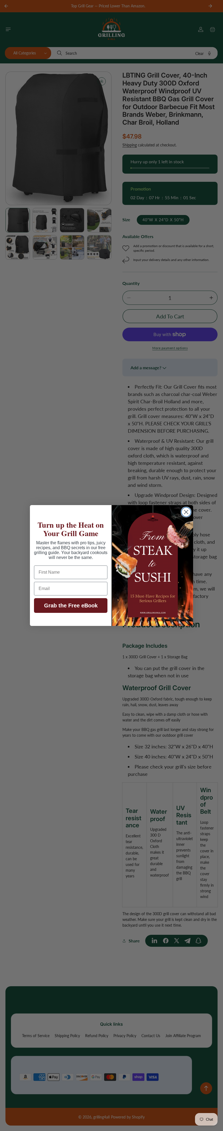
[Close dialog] (186, 512)
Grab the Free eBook (71, 605)
